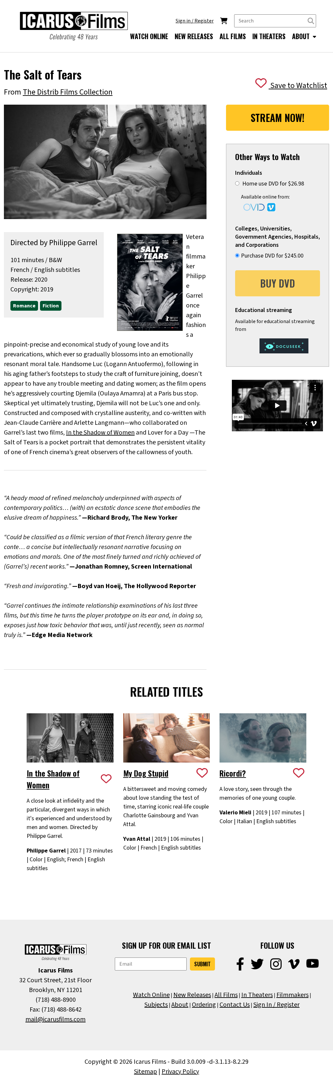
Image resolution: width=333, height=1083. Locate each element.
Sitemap (145, 1071)
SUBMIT (202, 964)
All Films (226, 995)
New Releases (192, 995)
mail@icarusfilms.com (55, 1019)
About (179, 1004)
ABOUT (301, 36)
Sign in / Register (195, 20)
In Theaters (257, 995)
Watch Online (151, 995)
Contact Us (235, 1004)
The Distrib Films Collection (68, 92)
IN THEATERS (269, 36)
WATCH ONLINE (149, 36)
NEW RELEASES (194, 36)
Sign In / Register (276, 1004)
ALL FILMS (233, 36)
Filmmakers (292, 995)
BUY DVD (277, 283)
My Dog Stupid (145, 773)
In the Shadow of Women (100, 432)
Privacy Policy (180, 1071)
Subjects (156, 1004)
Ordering (204, 1004)
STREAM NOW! (277, 117)
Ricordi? (233, 773)
